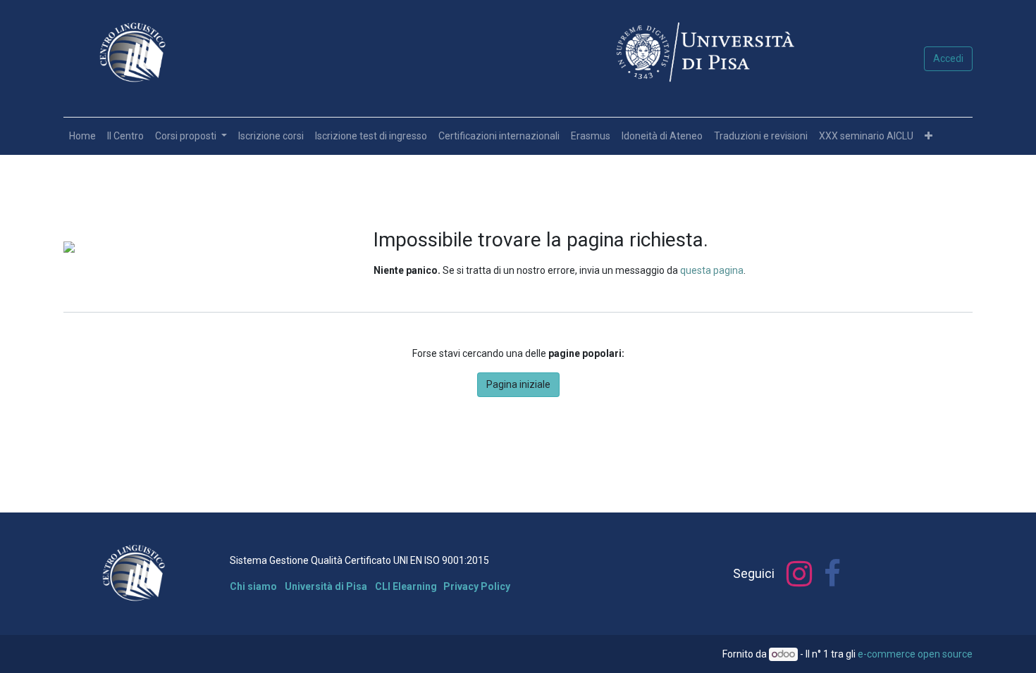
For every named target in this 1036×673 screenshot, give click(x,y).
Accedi (948, 58)
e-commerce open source (915, 654)
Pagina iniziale (518, 384)
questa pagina (712, 270)
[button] (928, 136)
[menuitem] (82, 136)
